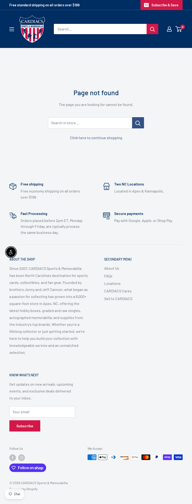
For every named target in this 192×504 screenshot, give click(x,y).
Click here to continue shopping (96, 137)
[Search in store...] (138, 122)
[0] (179, 29)
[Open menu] (11, 29)
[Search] (152, 29)
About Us (111, 268)
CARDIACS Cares (118, 291)
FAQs (108, 276)
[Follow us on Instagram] (21, 457)
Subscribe (24, 426)
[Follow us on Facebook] (12, 457)
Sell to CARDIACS (118, 298)
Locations (112, 283)
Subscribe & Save (164, 5)
